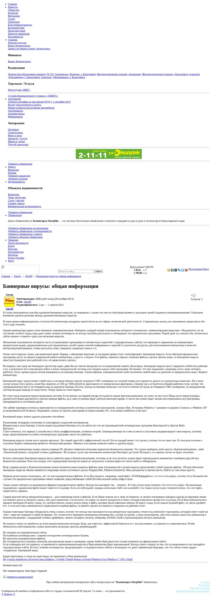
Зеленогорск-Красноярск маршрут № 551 (31, 74)
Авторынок (14, 98)
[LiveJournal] (179, 270)
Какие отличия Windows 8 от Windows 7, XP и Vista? (103, 559)
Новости (13, 7)
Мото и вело (15, 135)
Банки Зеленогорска (19, 61)
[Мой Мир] (176, 270)
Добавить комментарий (20, 577)
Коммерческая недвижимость (24, 206)
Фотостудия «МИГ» (19, 90)
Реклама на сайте (200, 588)
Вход (206, 269)
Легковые (13, 129)
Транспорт (14, 21)
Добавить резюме (18, 178)
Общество (13, 10)
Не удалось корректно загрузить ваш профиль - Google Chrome (38, 559)
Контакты (204, 585)
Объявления (15, 215)
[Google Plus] (186, 270)
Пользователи (16, 252)
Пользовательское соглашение (193, 591)
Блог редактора (72, 588)
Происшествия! (16, 30)
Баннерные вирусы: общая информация (58, 276)
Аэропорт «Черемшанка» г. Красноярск (63, 77)
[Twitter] (182, 270)
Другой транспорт (18, 144)
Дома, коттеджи (17, 197)
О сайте (205, 582)
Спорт (11, 19)
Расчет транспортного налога (24, 104)
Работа (11, 166)
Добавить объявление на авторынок (28, 228)
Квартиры (13, 194)
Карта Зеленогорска (19, 45)
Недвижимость (16, 181)
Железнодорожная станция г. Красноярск (165, 74)
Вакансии (13, 169)
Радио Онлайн (16, 257)
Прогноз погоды (17, 42)
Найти (99, 271)
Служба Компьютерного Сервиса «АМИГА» (33, 95)
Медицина (14, 16)
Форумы (12, 249)
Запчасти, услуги (17, 138)
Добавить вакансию (19, 175)
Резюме (12, 172)
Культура (13, 13)
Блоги (11, 246)
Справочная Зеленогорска (16, 588)
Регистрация (195, 269)
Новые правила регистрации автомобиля (31, 107)
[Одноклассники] (169, 270)
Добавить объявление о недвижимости (30, 231)
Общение (13, 240)
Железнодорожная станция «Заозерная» (119, 74)
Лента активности (18, 243)
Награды (13, 254)
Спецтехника (15, 132)
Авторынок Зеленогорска (15, 585)
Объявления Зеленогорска (47, 588)
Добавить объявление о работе (25, 234)
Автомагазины (16, 113)
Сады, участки (16, 200)
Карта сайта (132, 591)
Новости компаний (19, 33)
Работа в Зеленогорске (81, 585)
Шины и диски (16, 141)
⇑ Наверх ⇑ (8, 594)
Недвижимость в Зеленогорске (49, 585)
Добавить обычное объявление (25, 237)
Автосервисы (15, 110)
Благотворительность (20, 24)
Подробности (15, 36)
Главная (12, 4)
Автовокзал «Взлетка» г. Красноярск (75, 74)
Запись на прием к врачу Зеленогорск (29, 48)
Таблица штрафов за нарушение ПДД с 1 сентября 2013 (39, 101)
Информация (15, 116)
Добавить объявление (20, 164)
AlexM (28, 276)
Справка (12, 39)
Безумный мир (16, 27)
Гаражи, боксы (16, 203)
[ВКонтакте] (172, 270)
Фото (11, 260)
